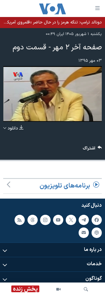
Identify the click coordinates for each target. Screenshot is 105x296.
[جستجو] (86, 289)
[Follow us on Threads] (32, 220)
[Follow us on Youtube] (58, 220)
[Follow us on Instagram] (45, 220)
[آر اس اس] (20, 220)
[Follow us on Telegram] (84, 220)
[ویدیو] (58, 289)
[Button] (92, 149)
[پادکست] (97, 232)
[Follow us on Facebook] (97, 220)
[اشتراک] (84, 232)
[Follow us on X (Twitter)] (71, 220)
